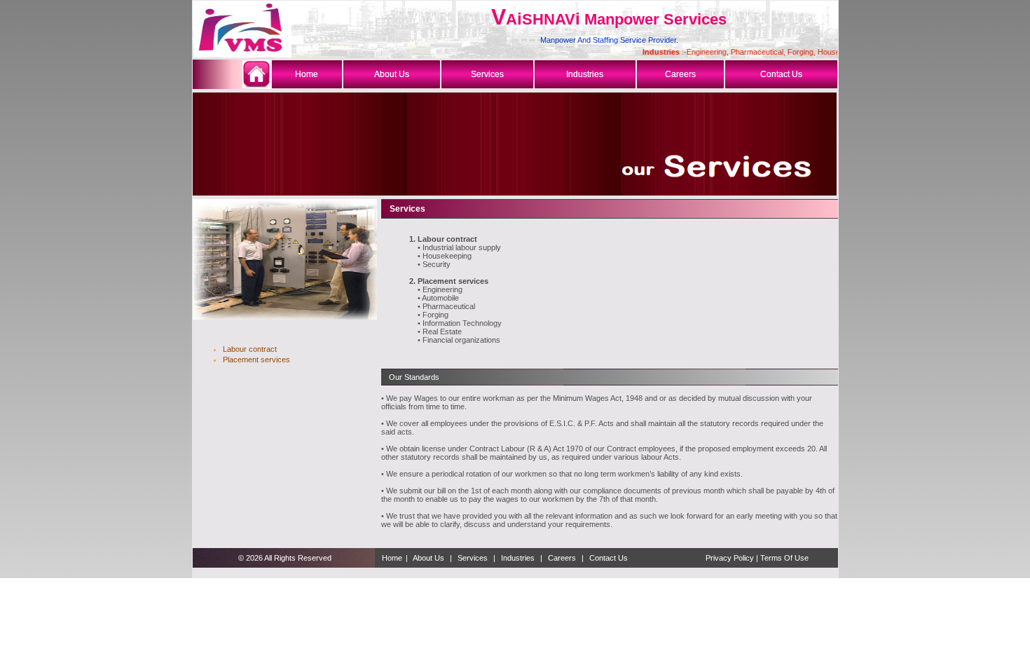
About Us (428, 558)
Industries (518, 558)
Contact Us (608, 558)
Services (473, 558)
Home (392, 558)
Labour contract (250, 349)
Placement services (256, 359)
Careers (562, 558)
